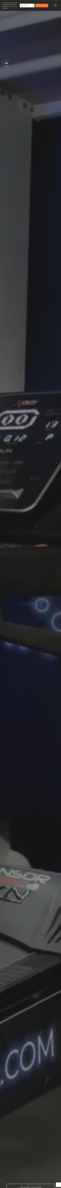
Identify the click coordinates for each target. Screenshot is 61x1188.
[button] (4, 63)
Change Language (41, 5)
